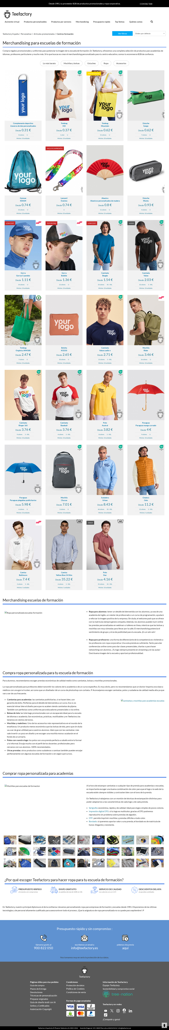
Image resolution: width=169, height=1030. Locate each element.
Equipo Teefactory (111, 985)
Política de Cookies (75, 989)
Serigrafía (93, 808)
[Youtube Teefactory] (106, 1010)
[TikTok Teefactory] (105, 1014)
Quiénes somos (135, 22)
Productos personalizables (35, 22)
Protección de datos (75, 985)
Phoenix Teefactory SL (62, 1028)
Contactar (146, 4)
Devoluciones (36, 992)
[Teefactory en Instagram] (118, 1010)
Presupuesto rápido (101, 22)
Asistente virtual (12, 22)
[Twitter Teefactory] (112, 1010)
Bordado (93, 821)
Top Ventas (120, 22)
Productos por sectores (61, 22)
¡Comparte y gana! (111, 1019)
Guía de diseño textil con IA (43, 1002)
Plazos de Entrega (38, 988)
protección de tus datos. (98, 957)
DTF (91, 818)
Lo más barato (49, 63)
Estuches (92, 63)
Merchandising (82, 22)
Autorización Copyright (40, 1009)
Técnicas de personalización (43, 996)
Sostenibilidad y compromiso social (118, 988)
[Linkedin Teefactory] (130, 1010)
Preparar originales (39, 999)
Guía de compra (37, 985)
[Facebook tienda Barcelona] (124, 1010)
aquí (125, 948)
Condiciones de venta (76, 992)
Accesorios (121, 63)
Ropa (106, 63)
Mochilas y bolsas (72, 63)
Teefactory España (44, 1028)
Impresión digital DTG (99, 811)
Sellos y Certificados (39, 1006)
